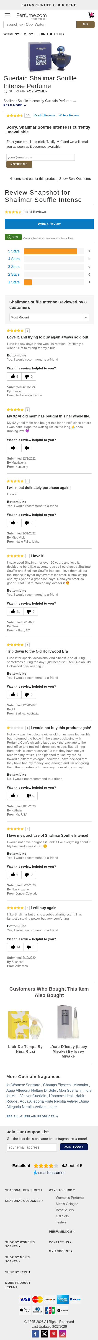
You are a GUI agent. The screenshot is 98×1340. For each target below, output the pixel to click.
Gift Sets (62, 1216)
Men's (28, 34)
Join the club (51, 34)
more (87, 1090)
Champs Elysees (57, 1085)
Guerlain (17, 91)
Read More (12, 105)
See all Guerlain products (30, 1116)
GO (85, 24)
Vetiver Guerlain (33, 1096)
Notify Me (19, 164)
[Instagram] (62, 1334)
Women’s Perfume (70, 1198)
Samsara (33, 1085)
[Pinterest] (53, 1334)
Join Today (73, 1146)
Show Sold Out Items (75, 179)
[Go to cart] (91, 15)
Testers (61, 1222)
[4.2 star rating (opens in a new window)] (46, 1165)
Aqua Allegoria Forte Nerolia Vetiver (49, 1101)
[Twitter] (44, 1334)
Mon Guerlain (70, 1090)
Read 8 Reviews (45, 115)
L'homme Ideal (61, 1096)
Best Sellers (65, 1210)
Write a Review (69, 115)
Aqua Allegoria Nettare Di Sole (31, 1090)
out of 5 (72, 1165)
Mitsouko (80, 1085)
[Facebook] (35, 1334)
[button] (7, 15)
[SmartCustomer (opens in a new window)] (49, 1173)
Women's (11, 34)
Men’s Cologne (67, 1204)
